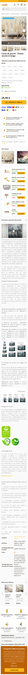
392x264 (16, 74)
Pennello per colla (16, 193)
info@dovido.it (8, 641)
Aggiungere (21, 173)
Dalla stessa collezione (8, 582)
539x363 (10, 77)
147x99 (9, 66)
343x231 (10, 74)
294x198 (22, 70)
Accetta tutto (14, 670)
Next (24, 30)
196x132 (21, 66)
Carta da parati (15, 14)
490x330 (4, 77)
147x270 (15, 66)
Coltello (14, 210)
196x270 (4, 70)
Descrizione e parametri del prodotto (11, 220)
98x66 (3, 66)
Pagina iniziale (5, 14)
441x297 (22, 74)
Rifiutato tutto (14, 665)
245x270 (16, 70)
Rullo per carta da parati (18, 177)
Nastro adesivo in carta (18, 202)
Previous (2, 593)
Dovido (3, 143)
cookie (16, 656)
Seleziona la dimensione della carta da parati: (13, 62)
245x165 (10, 70)
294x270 (4, 74)
